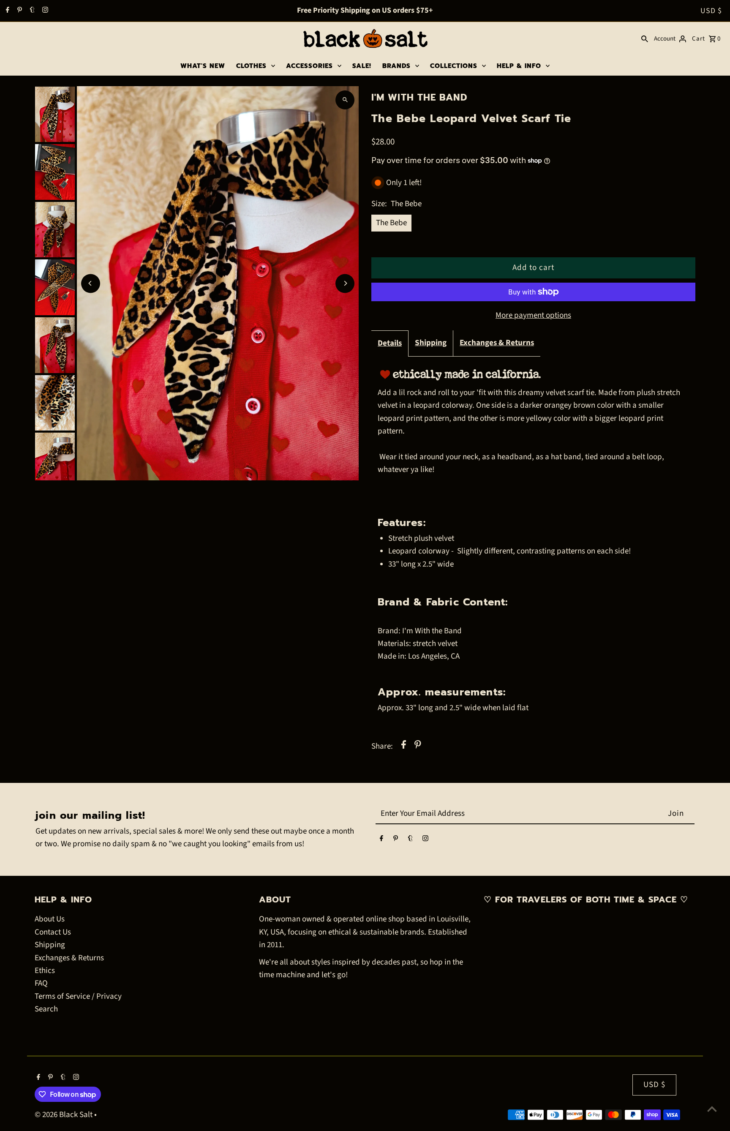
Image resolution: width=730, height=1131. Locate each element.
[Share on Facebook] (403, 746)
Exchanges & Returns (497, 343)
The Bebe (391, 223)
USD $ (711, 10)
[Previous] (90, 283)
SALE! (361, 66)
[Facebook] (6, 11)
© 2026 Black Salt (64, 1114)
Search (46, 1009)
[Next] (344, 283)
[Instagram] (44, 11)
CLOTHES (251, 66)
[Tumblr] (31, 11)
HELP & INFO (519, 66)
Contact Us (53, 932)
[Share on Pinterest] (417, 746)
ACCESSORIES (309, 66)
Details (390, 343)
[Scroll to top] (712, 1108)
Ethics (45, 970)
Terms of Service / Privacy (78, 996)
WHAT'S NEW (202, 66)
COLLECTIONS (453, 66)
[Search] (644, 39)
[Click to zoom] (344, 99)
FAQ (41, 983)
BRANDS (396, 66)
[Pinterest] (18, 11)
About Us (50, 919)
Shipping (431, 343)
